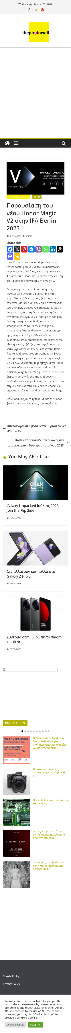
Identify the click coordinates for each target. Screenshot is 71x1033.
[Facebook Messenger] (31, 249)
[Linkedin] (53, 249)
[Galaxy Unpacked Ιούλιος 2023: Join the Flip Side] (35, 468)
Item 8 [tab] (43, 731)
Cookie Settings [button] (15, 1024)
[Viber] (38, 249)
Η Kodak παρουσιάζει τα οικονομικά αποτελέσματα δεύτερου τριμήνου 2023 (36, 442)
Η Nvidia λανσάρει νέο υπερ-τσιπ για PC (50, 801)
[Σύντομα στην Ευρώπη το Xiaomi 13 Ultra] (35, 599)
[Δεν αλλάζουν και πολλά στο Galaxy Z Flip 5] (35, 533)
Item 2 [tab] (25, 731)
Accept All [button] (35, 1024)
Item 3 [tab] (28, 731)
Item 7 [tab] (40, 731)
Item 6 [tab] (37, 731)
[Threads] (60, 249)
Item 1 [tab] (22, 731)
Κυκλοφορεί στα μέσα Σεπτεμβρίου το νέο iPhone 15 (36, 428)
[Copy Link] (17, 256)
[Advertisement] (35, 103)
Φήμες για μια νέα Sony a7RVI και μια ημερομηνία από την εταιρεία (49, 835)
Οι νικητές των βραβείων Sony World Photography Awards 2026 (48, 866)
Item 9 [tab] (46, 731)
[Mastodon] (10, 256)
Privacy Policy (11, 984)
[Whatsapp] (45, 249)
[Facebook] (10, 249)
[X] (17, 249)
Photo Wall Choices (18, 197)
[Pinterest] (24, 249)
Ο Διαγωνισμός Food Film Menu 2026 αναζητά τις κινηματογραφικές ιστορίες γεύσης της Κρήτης (49, 743)
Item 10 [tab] (49, 731)
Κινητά (36, 197)
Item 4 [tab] (31, 731)
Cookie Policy (11, 976)
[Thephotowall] (7, 143)
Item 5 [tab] (34, 731)
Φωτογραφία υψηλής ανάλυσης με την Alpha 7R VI (49, 772)
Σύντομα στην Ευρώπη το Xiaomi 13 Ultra (35, 639)
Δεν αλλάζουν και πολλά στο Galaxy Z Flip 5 (31, 574)
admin (28, 235)
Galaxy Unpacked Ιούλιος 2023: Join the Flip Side (33, 508)
